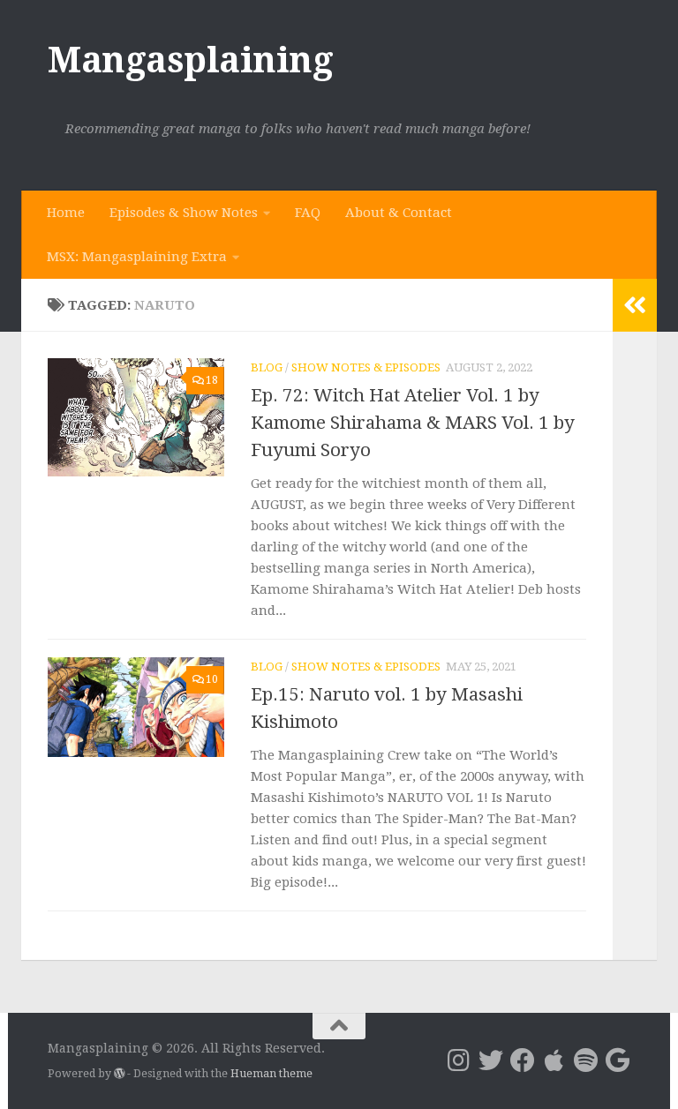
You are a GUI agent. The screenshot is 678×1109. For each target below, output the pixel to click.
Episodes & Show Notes (183, 213)
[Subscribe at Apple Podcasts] (554, 1060)
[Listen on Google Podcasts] (618, 1060)
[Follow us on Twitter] (490, 1060)
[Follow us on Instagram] (459, 1060)
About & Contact (398, 213)
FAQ (307, 213)
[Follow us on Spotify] (586, 1060)
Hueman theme (271, 1073)
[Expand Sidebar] (635, 305)
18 (212, 380)
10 (212, 679)
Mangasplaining (190, 60)
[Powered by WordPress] (119, 1073)
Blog (266, 367)
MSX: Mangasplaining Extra (137, 257)
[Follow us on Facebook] (522, 1060)
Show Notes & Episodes (366, 367)
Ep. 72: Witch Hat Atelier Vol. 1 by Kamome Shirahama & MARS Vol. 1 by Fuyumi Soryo (413, 423)
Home (66, 213)
